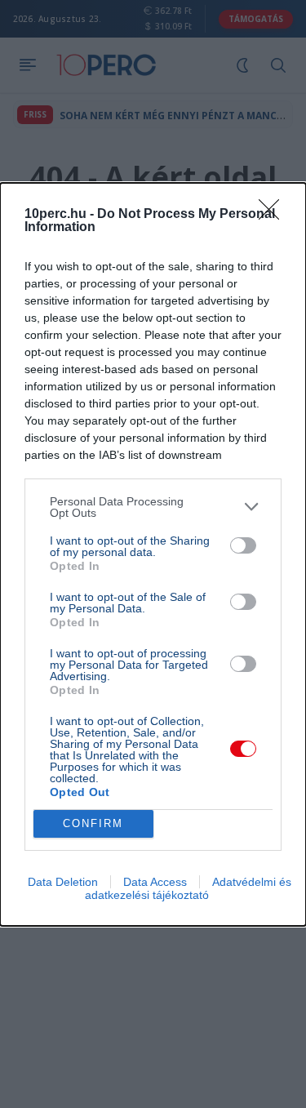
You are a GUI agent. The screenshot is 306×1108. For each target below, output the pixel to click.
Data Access (155, 881)
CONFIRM (93, 823)
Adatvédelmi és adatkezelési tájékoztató (188, 888)
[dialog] (153, 554)
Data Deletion (63, 881)
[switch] (243, 545)
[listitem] (153, 507)
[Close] (274, 214)
